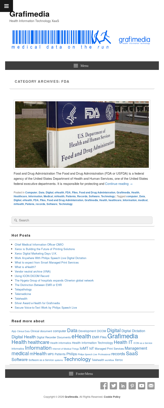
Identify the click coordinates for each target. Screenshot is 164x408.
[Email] (151, 385)
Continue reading (119, 183)
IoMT (84, 348)
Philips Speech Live (87, 354)
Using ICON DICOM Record (32, 276)
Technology (108, 196)
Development (87, 331)
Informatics (18, 348)
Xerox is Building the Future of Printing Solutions (45, 249)
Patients (71, 196)
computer (132, 196)
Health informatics (60, 343)
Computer (31, 192)
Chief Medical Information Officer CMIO (39, 244)
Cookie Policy (112, 397)
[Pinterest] (132, 385)
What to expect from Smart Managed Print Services (47, 262)
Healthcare (20, 196)
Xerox (119, 360)
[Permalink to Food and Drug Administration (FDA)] (82, 168)
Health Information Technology (92, 342)
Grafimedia (29, 13)
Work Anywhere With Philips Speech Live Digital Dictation (50, 258)
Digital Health (24, 337)
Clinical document (41, 331)
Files (75, 192)
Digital (49, 192)
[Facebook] (104, 385)
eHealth (59, 192)
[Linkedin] (122, 385)
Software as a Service (41, 360)
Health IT (123, 342)
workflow (109, 360)
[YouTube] (141, 385)
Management (136, 348)
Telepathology (23, 289)
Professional (104, 354)
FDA (68, 192)
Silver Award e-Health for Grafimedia (37, 303)
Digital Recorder (46, 337)
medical (143, 200)
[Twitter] (113, 385)
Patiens (29, 204)
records (40, 204)
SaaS (132, 353)
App (14, 331)
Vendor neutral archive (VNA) (33, 271)
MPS (51, 354)
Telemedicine (23, 294)
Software (94, 196)
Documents (64, 337)
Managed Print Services (109, 348)
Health (135, 192)
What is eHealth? (25, 267)
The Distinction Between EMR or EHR (38, 285)
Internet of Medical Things (66, 348)
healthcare (115, 200)
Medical (48, 196)
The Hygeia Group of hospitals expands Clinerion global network (55, 280)
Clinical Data (23, 331)
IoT (91, 348)
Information (35, 196)
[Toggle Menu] (6, 6)
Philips (71, 353)
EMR (95, 337)
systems (59, 360)
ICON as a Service (142, 343)
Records (82, 196)
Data (41, 192)
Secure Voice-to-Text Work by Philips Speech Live (46, 307)
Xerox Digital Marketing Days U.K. (36, 253)
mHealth (59, 196)
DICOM (101, 331)
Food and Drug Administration (97, 192)
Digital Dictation (133, 330)
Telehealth (21, 298)
